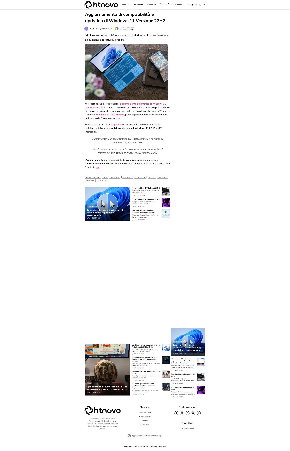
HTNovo (146, 446)
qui (97, 167)
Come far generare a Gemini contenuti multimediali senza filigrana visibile (143, 386)
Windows (90, 180)
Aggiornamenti (92, 177)
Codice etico (145, 425)
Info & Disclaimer (145, 412)
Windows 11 (102, 180)
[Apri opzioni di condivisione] (140, 28)
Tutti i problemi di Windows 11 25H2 (146, 188)
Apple (89, 383)
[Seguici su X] (200, 5)
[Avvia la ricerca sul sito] (204, 5)
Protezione (140, 177)
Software (162, 177)
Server (151, 177)
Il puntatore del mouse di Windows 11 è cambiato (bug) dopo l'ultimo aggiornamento (106, 212)
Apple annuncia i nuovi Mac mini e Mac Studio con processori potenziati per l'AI (107, 388)
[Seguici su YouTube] (193, 413)
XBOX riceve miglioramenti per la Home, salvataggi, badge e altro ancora (144, 359)
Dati (105, 177)
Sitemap (145, 421)
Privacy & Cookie (145, 416)
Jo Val (92, 28)
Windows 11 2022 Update (110, 114)
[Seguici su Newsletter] (188, 413)
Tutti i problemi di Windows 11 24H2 (146, 199)
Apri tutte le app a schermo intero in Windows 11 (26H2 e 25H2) (146, 346)
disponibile (117, 124)
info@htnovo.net (187, 429)
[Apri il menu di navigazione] (189, 5)
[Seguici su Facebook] (196, 5)
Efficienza (115, 177)
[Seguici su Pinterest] (199, 413)
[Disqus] (127, 252)
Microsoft (127, 177)
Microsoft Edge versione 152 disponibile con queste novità (143, 211)
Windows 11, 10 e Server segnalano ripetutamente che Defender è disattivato (182, 361)
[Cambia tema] (192, 4)
